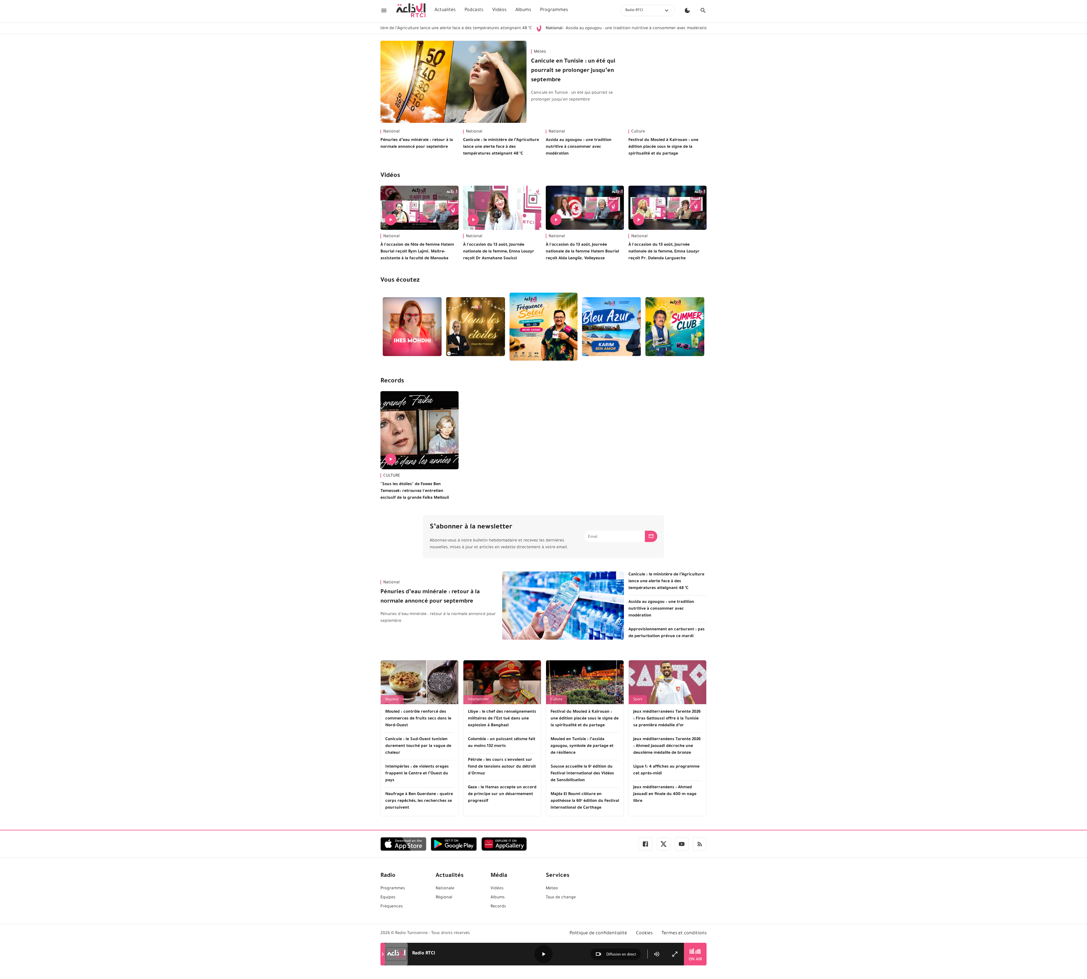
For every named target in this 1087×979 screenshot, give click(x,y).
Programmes (554, 10)
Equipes (387, 898)
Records (392, 381)
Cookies (644, 933)
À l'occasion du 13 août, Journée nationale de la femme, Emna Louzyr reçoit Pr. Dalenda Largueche (663, 252)
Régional (392, 700)
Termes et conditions (684, 933)
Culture (638, 132)
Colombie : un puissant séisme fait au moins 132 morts (501, 743)
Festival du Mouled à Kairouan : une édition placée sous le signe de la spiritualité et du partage (663, 147)
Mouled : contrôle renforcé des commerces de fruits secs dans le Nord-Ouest (418, 719)
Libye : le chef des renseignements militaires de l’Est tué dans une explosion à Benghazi (502, 719)
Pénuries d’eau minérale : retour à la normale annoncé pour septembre (416, 143)
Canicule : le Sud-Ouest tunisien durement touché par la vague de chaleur (418, 746)
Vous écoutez (400, 280)
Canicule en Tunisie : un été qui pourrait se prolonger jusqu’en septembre (573, 71)
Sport (637, 700)
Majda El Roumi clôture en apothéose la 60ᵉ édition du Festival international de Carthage (585, 801)
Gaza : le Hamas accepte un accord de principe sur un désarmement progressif (502, 794)
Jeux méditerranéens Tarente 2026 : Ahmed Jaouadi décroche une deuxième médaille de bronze (667, 746)
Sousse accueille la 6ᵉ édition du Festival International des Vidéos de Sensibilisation (582, 774)
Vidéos (499, 10)
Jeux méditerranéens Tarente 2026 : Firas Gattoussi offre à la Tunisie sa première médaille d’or (667, 719)
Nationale (445, 888)
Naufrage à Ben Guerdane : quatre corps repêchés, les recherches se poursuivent (419, 801)
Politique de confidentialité (598, 933)
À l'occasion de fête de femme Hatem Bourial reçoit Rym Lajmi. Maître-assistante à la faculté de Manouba (417, 252)
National (391, 132)
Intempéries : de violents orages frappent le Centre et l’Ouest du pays (417, 774)
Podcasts (474, 10)
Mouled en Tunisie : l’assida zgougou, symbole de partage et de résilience (582, 746)
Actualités (445, 10)
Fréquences (391, 907)
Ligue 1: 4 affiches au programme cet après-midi (666, 770)
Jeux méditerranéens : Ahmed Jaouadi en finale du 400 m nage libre (664, 794)
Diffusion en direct (621, 954)
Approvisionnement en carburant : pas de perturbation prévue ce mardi (666, 633)
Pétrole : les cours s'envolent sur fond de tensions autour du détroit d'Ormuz (502, 767)
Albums (523, 10)
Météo (540, 52)
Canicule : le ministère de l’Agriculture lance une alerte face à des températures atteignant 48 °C (501, 147)
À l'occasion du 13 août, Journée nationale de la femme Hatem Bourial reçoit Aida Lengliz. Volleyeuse (582, 252)
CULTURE (391, 476)
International (478, 700)
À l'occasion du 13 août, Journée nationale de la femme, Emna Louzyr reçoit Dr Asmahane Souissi (498, 252)
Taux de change (561, 898)
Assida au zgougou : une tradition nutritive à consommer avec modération (578, 28)
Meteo (552, 888)
